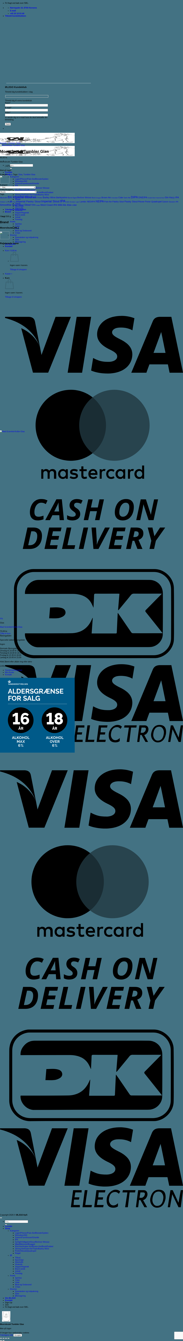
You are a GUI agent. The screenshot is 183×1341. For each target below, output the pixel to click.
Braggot (98, 198)
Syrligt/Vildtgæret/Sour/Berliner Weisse (32, 1242)
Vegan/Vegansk (22, 213)
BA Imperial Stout (20, 197)
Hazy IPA (174, 197)
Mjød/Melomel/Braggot (25, 190)
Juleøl (17, 217)
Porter (148, 201)
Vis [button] (1, 618)
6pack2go (19, 1260)
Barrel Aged (72, 198)
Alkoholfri (19, 208)
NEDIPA (91, 201)
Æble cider (72, 205)
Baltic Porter (37, 198)
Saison (165, 202)
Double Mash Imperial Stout (156, 198)
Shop (7, 1228)
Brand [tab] (8, 212)
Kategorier (14, 177)
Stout (27, 204)
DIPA (134, 197)
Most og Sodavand (23, 231)
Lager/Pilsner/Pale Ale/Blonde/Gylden (31, 179)
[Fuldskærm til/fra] (3, 1338)
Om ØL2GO (10, 1298)
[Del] (6, 1338)
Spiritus (18, 224)
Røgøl (18, 1253)
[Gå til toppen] (1, 1217)
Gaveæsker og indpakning (26, 237)
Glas (17, 240)
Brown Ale (106, 197)
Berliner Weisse (84, 198)
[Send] (11, 168)
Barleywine (61, 197)
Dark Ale (127, 198)
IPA (16, 186)
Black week (20, 215)
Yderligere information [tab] (15, 209)
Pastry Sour (118, 201)
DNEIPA (142, 197)
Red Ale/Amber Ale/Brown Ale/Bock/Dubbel (34, 1246)
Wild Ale (62, 205)
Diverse (13, 235)
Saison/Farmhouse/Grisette (27, 183)
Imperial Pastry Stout (28, 201)
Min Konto (9, 672)
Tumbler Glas (29, 174)
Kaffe (67, 202)
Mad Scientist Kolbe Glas (11, 627)
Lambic (83, 201)
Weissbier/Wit (21, 181)
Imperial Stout (50, 201)
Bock (94, 198)
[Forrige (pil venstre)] (1, 1340)
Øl (11, 1255)
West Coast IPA (48, 205)
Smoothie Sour (9, 204)
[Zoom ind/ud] (1, 1338)
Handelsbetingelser (13, 670)
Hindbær (2, 202)
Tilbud (17, 1258)
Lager (77, 202)
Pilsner (141, 201)
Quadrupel (156, 201)
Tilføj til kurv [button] (5, 633)
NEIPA (100, 201)
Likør (17, 1282)
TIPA (33, 205)
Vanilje (38, 205)
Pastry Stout (131, 201)
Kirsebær (72, 202)
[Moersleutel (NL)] (4, 183)
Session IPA (173, 202)
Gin (167, 197)
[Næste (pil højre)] (3, 1340)
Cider (17, 226)
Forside (8, 172)
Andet (12, 222)
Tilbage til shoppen (18, 269)
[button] (15, 16)
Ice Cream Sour (10, 202)
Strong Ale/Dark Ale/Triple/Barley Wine (32, 195)
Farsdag (18, 219)
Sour (21, 204)
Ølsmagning (20, 242)
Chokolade (114, 198)
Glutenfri (18, 1264)
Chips (17, 233)
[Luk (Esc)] (8, 1338)
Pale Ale (108, 202)
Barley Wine (49, 197)
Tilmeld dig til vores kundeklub (18, 100)
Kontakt (8, 246)
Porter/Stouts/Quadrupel (25, 1251)
